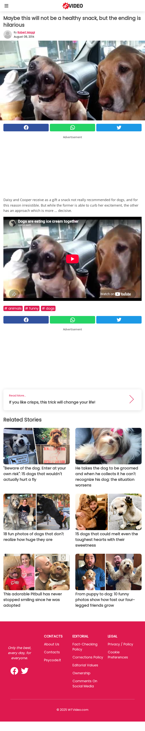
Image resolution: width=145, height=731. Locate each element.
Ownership (81, 673)
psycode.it (52, 660)
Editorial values (85, 665)
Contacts (52, 652)
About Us (51, 644)
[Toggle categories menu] (6, 5)
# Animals (13, 308)
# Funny (32, 308)
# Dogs (48, 308)
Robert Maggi (26, 32)
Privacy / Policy (120, 644)
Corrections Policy (87, 657)
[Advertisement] (72, 165)
